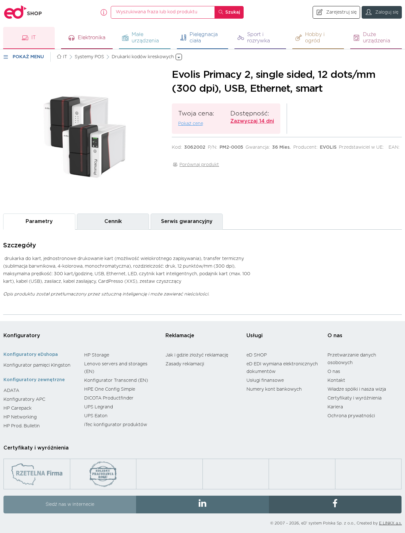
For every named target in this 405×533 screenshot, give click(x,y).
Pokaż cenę (190, 123)
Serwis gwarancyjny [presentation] (187, 221)
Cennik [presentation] (113, 221)
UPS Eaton (96, 416)
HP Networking (20, 417)
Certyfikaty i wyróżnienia (354, 398)
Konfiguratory (21, 335)
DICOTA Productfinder (109, 398)
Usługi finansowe (265, 380)
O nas (334, 335)
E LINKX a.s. (390, 523)
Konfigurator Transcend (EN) (116, 380)
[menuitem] (40, 365)
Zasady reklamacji (184, 364)
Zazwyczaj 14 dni (252, 121)
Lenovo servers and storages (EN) (115, 368)
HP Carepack (17, 408)
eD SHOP (256, 355)
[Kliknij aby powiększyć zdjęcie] (84, 137)
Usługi (254, 335)
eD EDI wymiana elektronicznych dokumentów (282, 368)
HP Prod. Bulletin (21, 426)
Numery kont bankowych (274, 389)
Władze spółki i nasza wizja (356, 389)
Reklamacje (179, 335)
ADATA (11, 390)
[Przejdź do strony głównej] (23, 12)
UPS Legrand (98, 407)
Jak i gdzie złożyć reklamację (196, 355)
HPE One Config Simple (109, 389)
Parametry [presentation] (39, 221)
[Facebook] (335, 504)
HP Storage (96, 355)
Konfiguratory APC (24, 399)
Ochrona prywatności (351, 416)
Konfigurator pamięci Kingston (37, 365)
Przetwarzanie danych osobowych (351, 359)
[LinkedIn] (202, 504)
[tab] (39, 222)
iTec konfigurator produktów (115, 425)
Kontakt (336, 380)
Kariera (335, 407)
